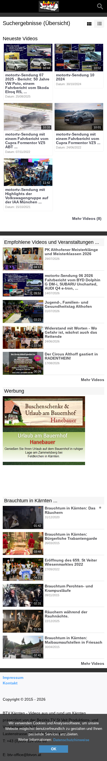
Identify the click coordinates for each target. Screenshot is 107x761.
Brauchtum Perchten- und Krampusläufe (69, 588)
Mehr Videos (92, 379)
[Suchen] (100, 6)
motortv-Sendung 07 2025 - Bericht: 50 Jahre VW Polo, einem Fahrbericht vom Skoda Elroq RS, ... (27, 83)
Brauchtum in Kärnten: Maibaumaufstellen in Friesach (73, 640)
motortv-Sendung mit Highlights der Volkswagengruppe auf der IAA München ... (26, 195)
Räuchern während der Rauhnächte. (66, 614)
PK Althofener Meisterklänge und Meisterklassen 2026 (71, 251)
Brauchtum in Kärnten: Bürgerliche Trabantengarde (71, 536)
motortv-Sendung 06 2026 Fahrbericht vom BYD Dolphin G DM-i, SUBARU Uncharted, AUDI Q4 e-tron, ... (72, 282)
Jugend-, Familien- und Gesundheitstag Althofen (68, 304)
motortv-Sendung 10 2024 (75, 77)
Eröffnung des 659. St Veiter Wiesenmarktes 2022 (71, 562)
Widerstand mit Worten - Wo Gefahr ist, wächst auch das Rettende (71, 332)
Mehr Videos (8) (87, 218)
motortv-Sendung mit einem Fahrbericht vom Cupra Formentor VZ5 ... (78, 138)
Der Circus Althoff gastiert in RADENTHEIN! (71, 356)
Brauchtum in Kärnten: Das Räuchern (70, 510)
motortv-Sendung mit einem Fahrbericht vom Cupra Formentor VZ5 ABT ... (26, 140)
